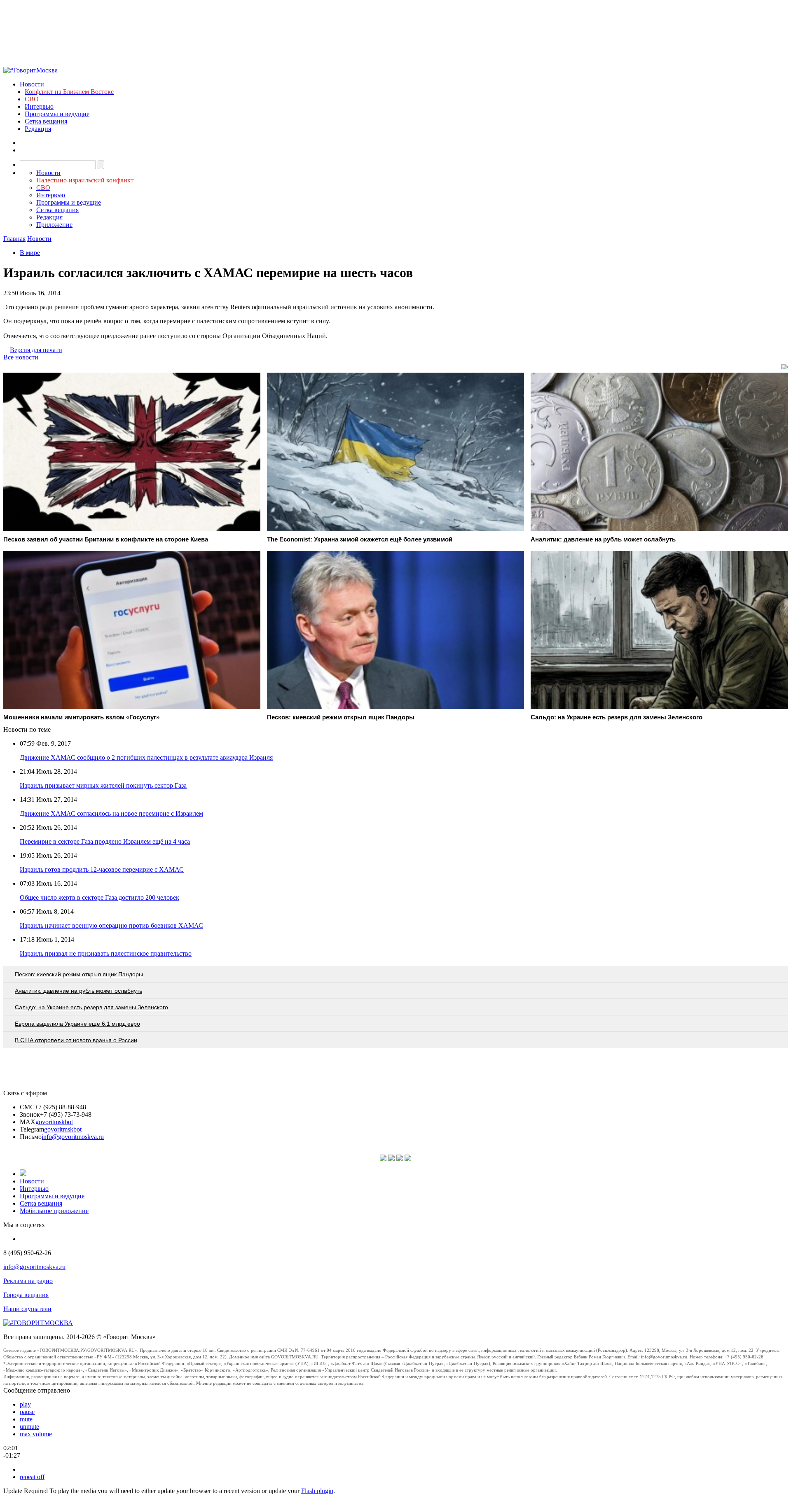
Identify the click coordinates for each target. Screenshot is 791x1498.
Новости (32, 84)
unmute (29, 1426)
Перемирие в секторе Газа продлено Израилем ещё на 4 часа (105, 841)
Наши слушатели (27, 1308)
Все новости (20, 357)
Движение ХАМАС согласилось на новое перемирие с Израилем (111, 813)
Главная (14, 238)
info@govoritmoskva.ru (73, 1136)
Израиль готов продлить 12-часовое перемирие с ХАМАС (102, 869)
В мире (30, 252)
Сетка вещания (46, 121)
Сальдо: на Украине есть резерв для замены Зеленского (91, 1007)
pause (27, 1411)
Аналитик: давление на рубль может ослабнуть (78, 990)
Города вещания (26, 1294)
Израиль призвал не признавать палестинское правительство (106, 953)
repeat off (32, 1476)
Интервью (39, 106)
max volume (36, 1433)
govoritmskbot (54, 1121)
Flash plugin (317, 1490)
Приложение (54, 224)
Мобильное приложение (54, 1210)
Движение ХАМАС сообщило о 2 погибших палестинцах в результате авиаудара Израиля (146, 757)
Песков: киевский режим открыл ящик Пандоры (79, 974)
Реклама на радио (28, 1280)
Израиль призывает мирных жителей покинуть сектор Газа (103, 785)
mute (26, 1419)
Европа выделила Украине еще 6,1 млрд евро (77, 1023)
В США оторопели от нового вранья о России (76, 1040)
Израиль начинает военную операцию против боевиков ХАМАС (111, 925)
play (25, 1404)
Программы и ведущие (57, 113)
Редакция (38, 128)
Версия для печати (36, 349)
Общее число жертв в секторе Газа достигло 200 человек (99, 897)
